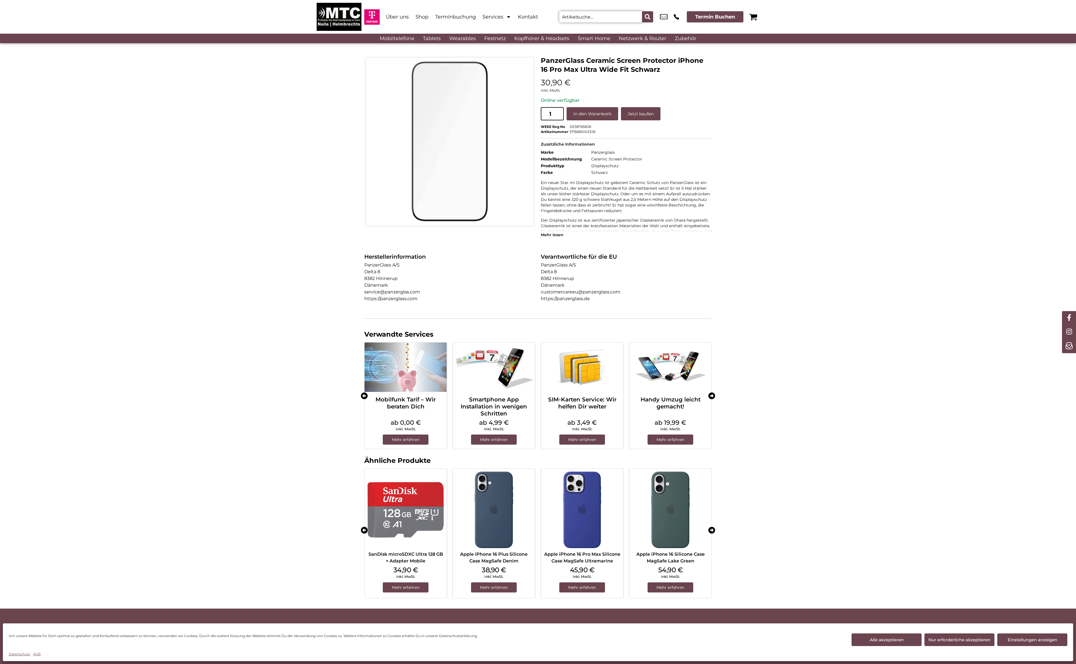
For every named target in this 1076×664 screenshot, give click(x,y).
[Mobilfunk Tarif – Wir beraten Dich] (406, 367)
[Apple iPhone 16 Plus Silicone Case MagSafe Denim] (494, 510)
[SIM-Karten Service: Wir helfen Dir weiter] (582, 367)
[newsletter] (1069, 346)
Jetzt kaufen (641, 113)
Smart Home (594, 38)
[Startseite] (339, 17)
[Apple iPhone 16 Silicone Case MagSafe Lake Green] (670, 510)
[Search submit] (647, 16)
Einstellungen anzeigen (1032, 639)
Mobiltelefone (397, 38)
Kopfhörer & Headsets (541, 38)
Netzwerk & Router (642, 38)
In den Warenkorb (592, 113)
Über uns (397, 17)
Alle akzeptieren (887, 639)
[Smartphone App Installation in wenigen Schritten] (494, 367)
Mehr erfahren (405, 439)
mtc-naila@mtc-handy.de (664, 16)
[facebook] (1069, 318)
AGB (37, 654)
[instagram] (1069, 332)
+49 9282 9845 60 (676, 16)
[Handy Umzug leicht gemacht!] (670, 367)
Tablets (432, 38)
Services (493, 17)
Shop (422, 17)
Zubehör (685, 38)
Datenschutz (19, 654)
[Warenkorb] (753, 17)
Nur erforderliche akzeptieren (959, 639)
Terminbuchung (455, 17)
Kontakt (528, 17)
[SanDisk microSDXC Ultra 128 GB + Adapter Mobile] (405, 510)
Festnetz (495, 38)
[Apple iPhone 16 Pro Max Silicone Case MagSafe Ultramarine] (582, 510)
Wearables (462, 38)
